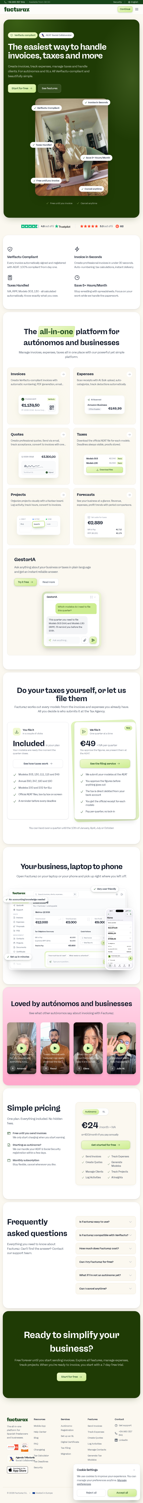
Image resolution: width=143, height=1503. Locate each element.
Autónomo (90, 1111)
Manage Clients (94, 1171)
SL (104, 1111)
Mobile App (40, 1426)
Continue (125, 9)
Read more (49, 582)
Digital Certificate (70, 1442)
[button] (71, 147)
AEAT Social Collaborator (59, 35)
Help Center (40, 1432)
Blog (36, 1437)
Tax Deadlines (41, 1461)
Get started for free (103, 1144)
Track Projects (119, 1171)
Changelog (39, 1449)
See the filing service (103, 763)
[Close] (134, 1470)
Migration (66, 1454)
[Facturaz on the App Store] (17, 1469)
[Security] (24, 1447)
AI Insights (117, 1177)
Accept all (122, 1492)
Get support (125, 1425)
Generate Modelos (116, 1164)
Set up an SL (67, 1436)
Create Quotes (94, 1162)
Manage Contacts (97, 1449)
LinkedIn (123, 1440)
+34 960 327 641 (125, 1433)
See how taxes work (36, 763)
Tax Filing (65, 1448)
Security (117, 2)
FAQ (36, 1443)
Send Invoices (93, 1156)
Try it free (23, 582)
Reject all (91, 1492)
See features (50, 88)
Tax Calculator (41, 1455)
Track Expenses (120, 1156)
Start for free (20, 88)
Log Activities (93, 1177)
